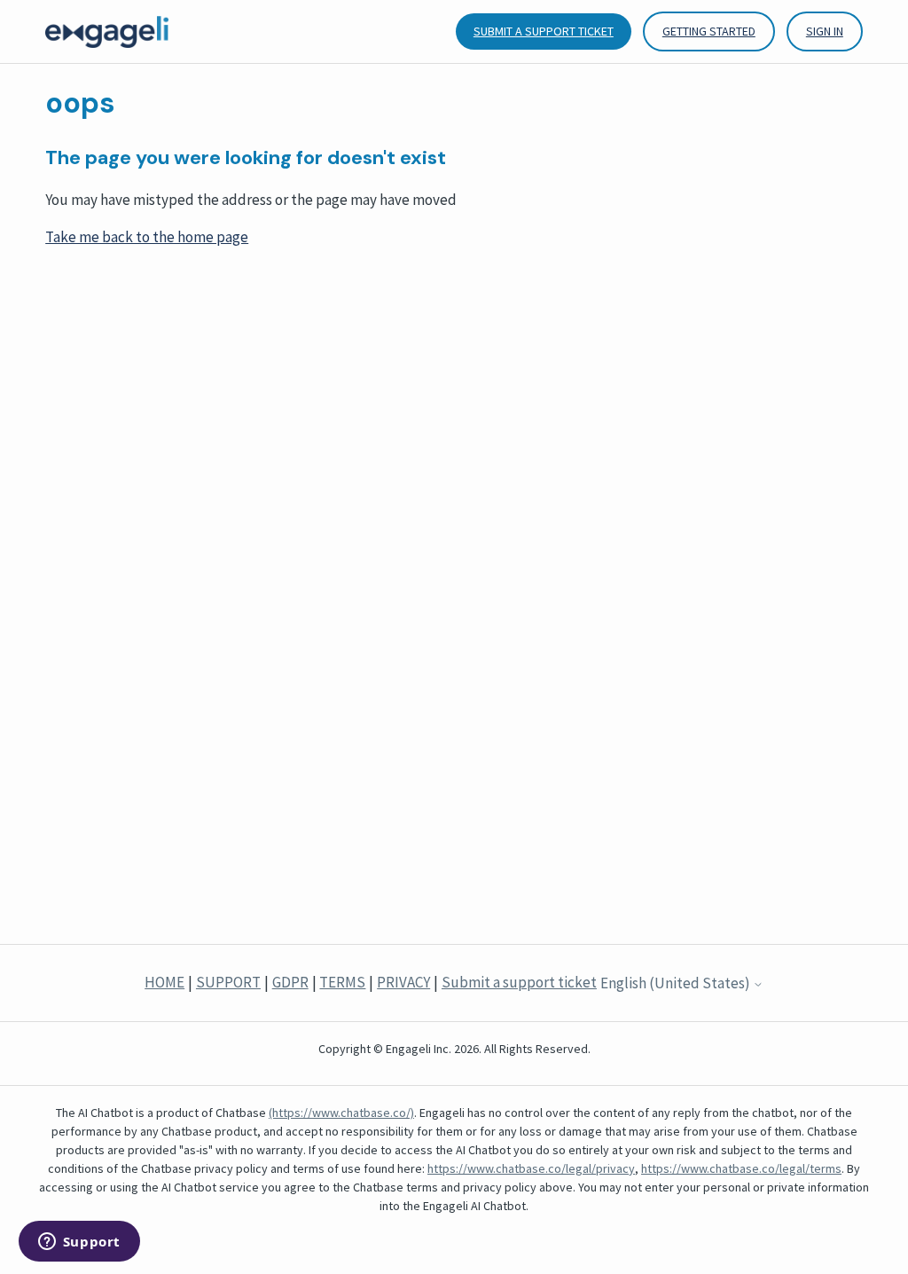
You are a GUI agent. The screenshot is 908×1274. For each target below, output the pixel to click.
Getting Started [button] (708, 31)
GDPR (290, 982)
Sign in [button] (824, 31)
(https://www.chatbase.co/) (341, 1113)
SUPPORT (228, 982)
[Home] (106, 31)
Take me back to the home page (146, 237)
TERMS (342, 982)
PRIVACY (403, 982)
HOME (164, 982)
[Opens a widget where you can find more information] (79, 1243)
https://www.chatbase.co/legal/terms (741, 1168)
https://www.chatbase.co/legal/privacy (531, 1168)
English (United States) (676, 984)
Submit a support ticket (544, 31)
